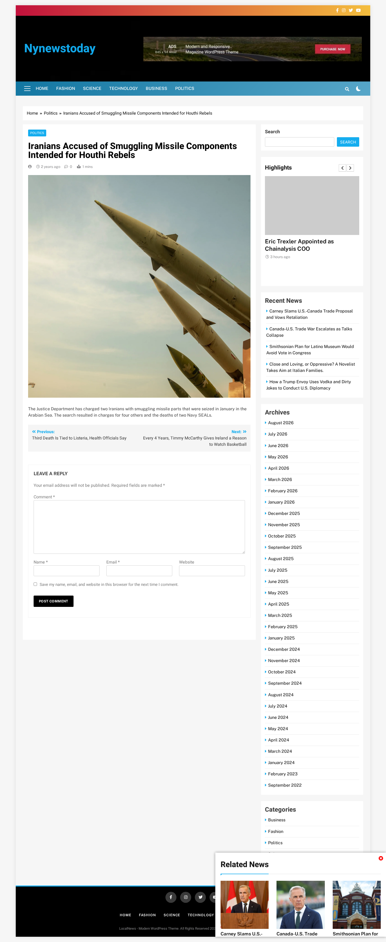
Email (113, 562)
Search (272, 131)
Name (41, 562)
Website (186, 562)
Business (156, 88)
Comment (44, 497)
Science (92, 88)
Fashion (65, 88)
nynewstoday (60, 48)
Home (42, 88)
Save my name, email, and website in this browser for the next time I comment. (109, 584)
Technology (123, 88)
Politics (184, 88)
